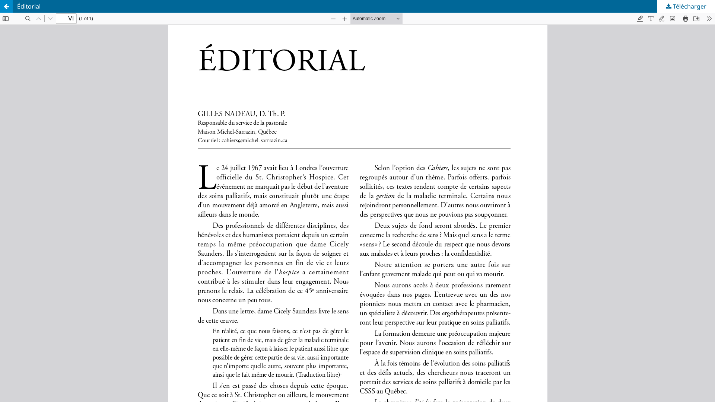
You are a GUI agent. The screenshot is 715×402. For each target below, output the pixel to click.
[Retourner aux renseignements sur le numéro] (6, 6)
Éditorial (29, 6)
